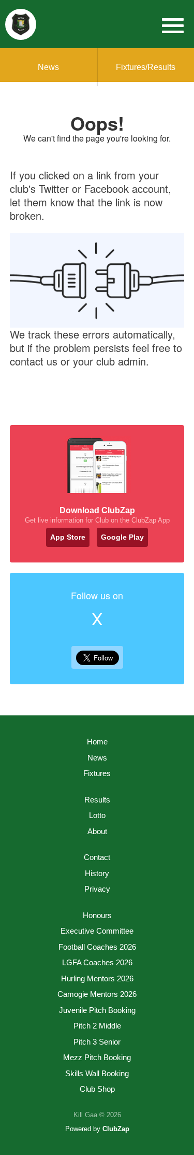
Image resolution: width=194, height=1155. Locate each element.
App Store (67, 537)
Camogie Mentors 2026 (97, 994)
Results (97, 799)
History (97, 873)
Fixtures (97, 773)
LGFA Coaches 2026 (97, 962)
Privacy (97, 888)
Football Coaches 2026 (97, 946)
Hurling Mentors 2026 (97, 978)
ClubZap (115, 1129)
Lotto (97, 815)
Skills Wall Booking (97, 1073)
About (97, 831)
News (48, 67)
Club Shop (97, 1088)
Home (97, 741)
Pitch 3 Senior (97, 1041)
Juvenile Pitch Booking (97, 1010)
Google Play (122, 537)
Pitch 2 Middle (97, 1025)
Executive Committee (97, 930)
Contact (97, 857)
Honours (97, 915)
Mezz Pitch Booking (97, 1057)
